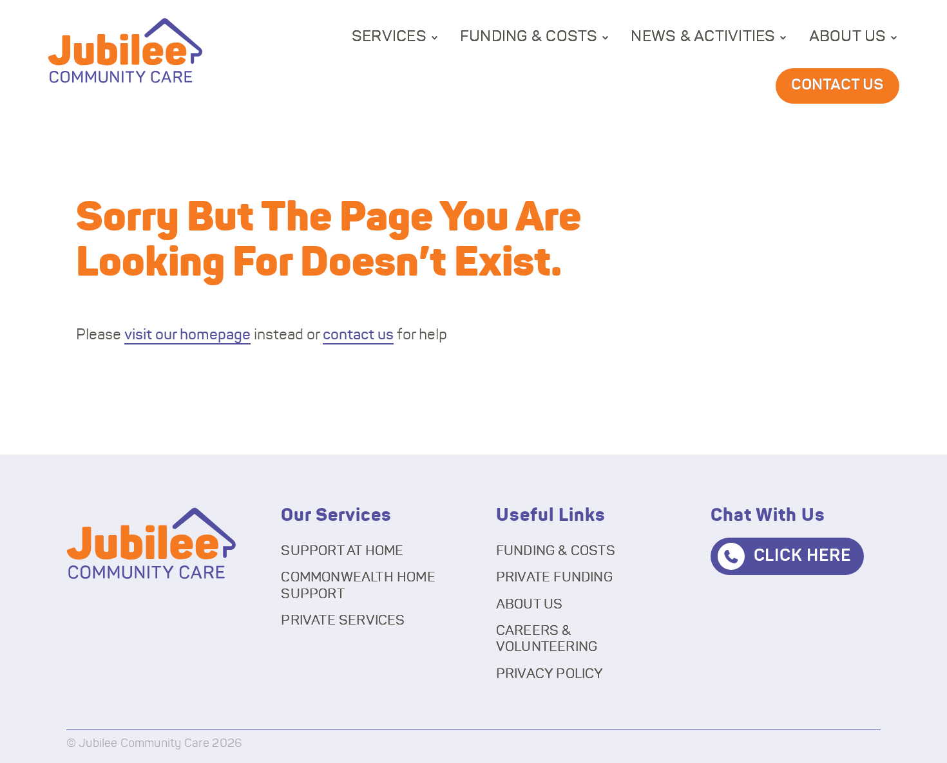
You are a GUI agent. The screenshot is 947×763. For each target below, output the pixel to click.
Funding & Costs (529, 36)
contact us (358, 335)
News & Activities (703, 36)
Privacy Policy (550, 674)
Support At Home (342, 551)
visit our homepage (187, 335)
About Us (847, 36)
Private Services (343, 620)
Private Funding (554, 577)
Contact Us (837, 85)
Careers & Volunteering (547, 639)
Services (389, 36)
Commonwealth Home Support (358, 585)
